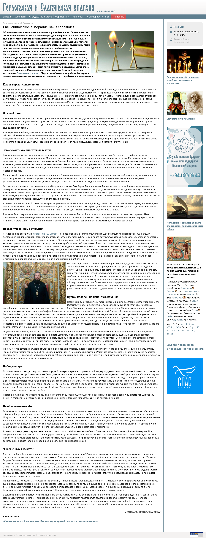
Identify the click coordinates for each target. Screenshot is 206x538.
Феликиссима (190, 291)
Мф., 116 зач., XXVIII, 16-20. (181, 326)
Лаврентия (186, 288)
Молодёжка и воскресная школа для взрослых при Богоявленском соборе (185, 225)
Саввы (195, 310)
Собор (195, 300)
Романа (190, 294)
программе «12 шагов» (45, 233)
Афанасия (178, 319)
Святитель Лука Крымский (181, 118)
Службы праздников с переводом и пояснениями (185, 347)
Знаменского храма (27, 73)
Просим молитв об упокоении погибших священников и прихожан (183, 80)
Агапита (171, 294)
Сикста (170, 291)
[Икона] (179, 259)
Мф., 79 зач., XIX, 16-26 (183, 332)
